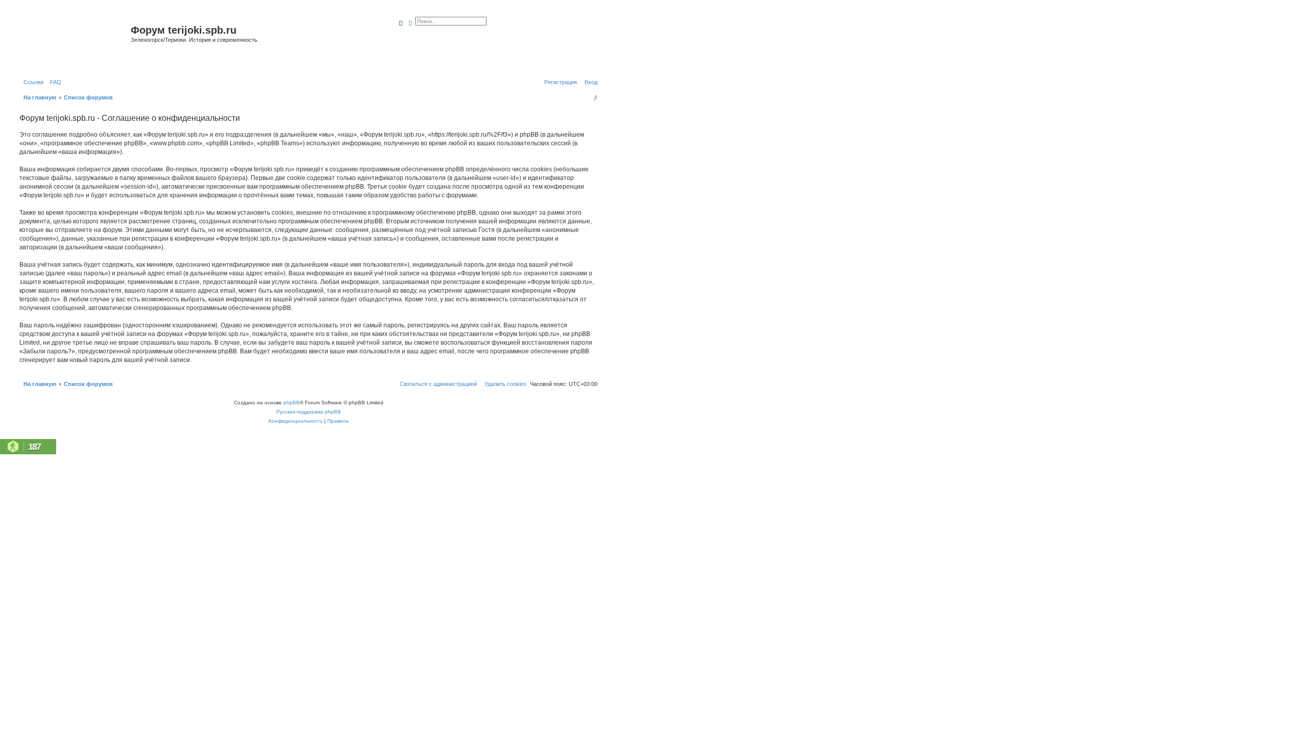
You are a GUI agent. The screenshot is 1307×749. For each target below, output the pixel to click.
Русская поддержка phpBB (308, 412)
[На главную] (74, 42)
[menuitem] (53, 82)
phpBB (291, 402)
